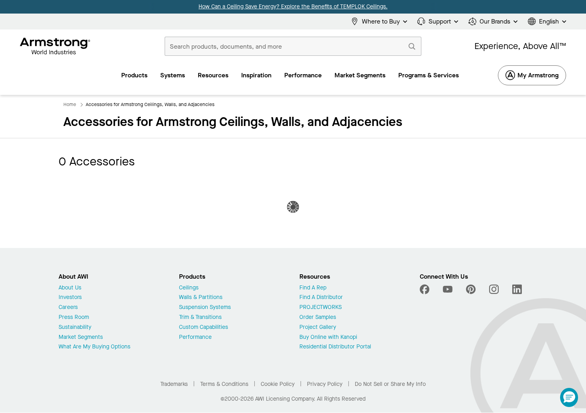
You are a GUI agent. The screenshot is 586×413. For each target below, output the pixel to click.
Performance (195, 337)
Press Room (74, 317)
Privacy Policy (324, 384)
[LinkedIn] (517, 289)
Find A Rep (312, 288)
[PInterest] (471, 289)
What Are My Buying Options (94, 347)
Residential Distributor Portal (335, 347)
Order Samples (317, 317)
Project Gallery (317, 327)
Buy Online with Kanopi (328, 337)
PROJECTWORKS (320, 307)
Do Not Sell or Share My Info (390, 384)
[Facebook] (425, 289)
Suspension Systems (205, 307)
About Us (70, 288)
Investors (70, 297)
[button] (569, 397)
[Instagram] (494, 289)
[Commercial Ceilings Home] (55, 46)
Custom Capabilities (203, 327)
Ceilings (189, 288)
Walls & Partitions (200, 297)
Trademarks (174, 384)
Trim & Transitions (200, 317)
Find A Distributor (321, 297)
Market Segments (81, 337)
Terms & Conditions (224, 384)
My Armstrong (537, 75)
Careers (68, 307)
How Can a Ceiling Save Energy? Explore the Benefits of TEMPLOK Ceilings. (293, 6)
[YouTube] (447, 289)
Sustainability (75, 327)
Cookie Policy (278, 384)
